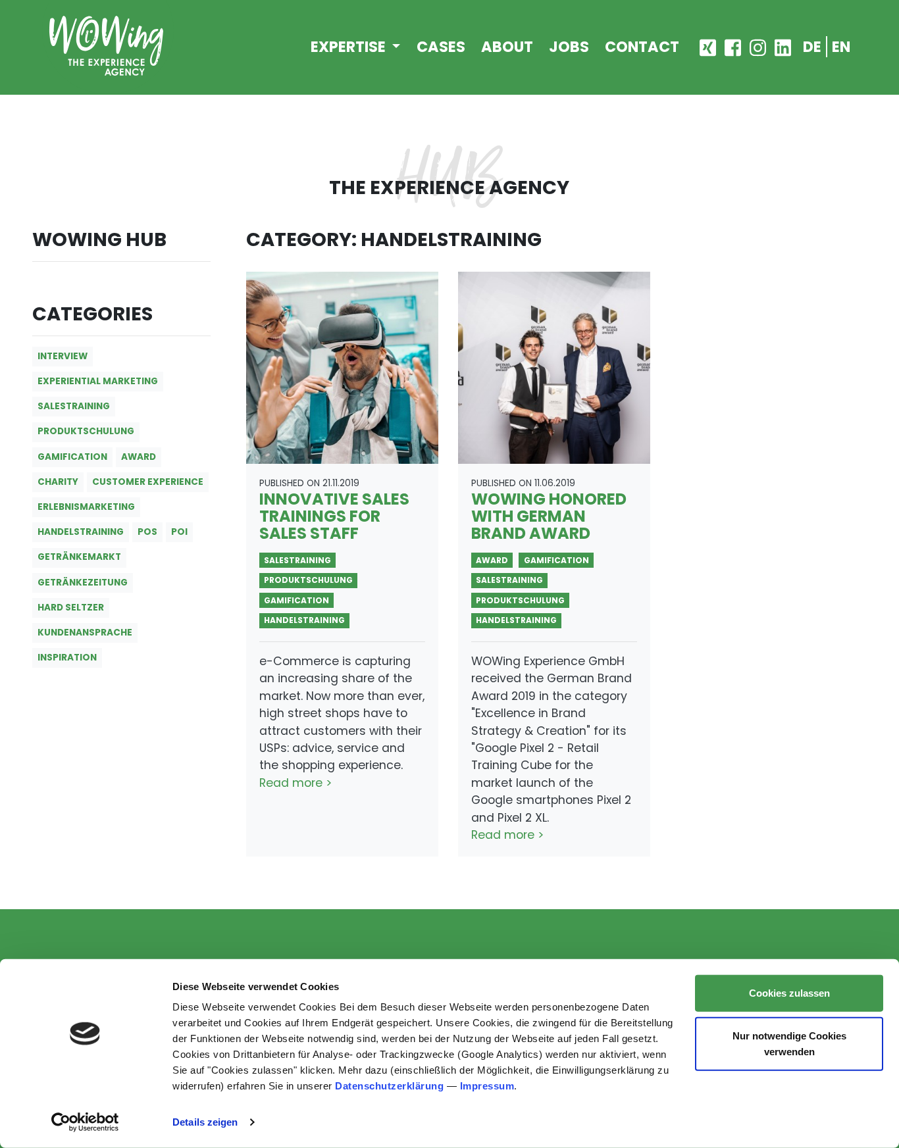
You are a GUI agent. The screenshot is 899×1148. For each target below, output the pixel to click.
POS (147, 532)
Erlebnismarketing (86, 507)
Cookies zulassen (789, 993)
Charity (58, 482)
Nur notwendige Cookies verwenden (789, 1043)
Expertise (350, 46)
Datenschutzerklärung (389, 1085)
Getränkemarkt (79, 557)
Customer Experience (147, 482)
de (812, 46)
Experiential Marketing (98, 381)
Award (138, 457)
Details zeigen (205, 1122)
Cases (441, 46)
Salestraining (74, 406)
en (841, 46)
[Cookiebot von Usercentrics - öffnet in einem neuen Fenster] (85, 1122)
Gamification (72, 457)
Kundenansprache (85, 632)
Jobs (569, 46)
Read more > (295, 783)
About (507, 46)
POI (179, 532)
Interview (63, 356)
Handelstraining (81, 532)
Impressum (487, 1085)
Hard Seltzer (71, 607)
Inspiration (67, 657)
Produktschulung (86, 431)
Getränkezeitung (83, 582)
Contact (642, 46)
